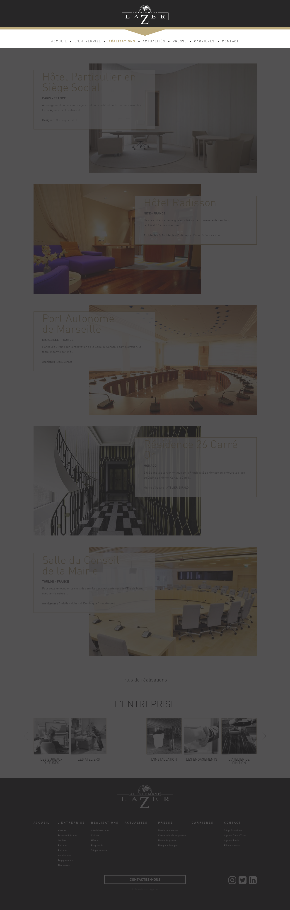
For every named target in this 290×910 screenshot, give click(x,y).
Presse (180, 41)
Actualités (154, 41)
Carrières (204, 41)
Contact (230, 41)
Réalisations (122, 41)
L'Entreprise (88, 41)
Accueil (59, 41)
